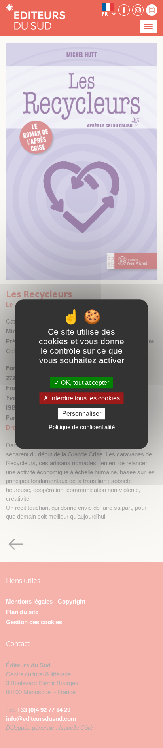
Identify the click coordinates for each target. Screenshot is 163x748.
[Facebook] (124, 10)
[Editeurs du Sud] (35, 17)
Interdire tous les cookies (84, 398)
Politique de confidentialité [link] (82, 427)
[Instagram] (138, 10)
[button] (109, 10)
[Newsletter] (151, 10)
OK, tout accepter (84, 382)
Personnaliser (81, 413)
